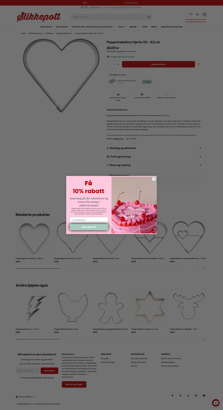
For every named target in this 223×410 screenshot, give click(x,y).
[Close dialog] (154, 179)
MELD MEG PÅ (89, 227)
